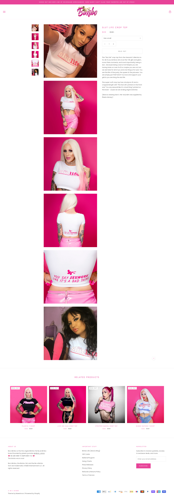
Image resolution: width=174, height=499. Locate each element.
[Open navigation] (4, 12)
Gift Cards (86, 454)
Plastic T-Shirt (28, 426)
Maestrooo (20, 493)
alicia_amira (40, 453)
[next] (167, 405)
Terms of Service (88, 475)
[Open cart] (170, 12)
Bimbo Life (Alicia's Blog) (91, 451)
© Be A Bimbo (13, 491)
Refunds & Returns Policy (91, 472)
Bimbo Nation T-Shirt (145, 426)
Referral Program (88, 458)
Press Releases (87, 465)
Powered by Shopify (32, 493)
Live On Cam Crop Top (67, 426)
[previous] (6, 405)
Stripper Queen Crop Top (106, 426)
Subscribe (143, 466)
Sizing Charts (87, 461)
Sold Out (122, 51)
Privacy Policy (87, 468)
